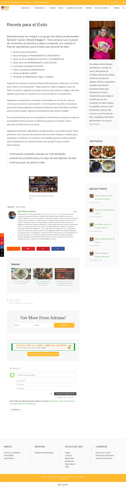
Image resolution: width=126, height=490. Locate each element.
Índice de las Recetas (44, 452)
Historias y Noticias (14, 299)
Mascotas (39, 8)
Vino (67, 466)
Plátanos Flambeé (14, 301)
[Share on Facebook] (58, 249)
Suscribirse (9, 458)
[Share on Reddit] (13, 249)
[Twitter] (77, 212)
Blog (61, 8)
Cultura (68, 455)
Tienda (117, 8)
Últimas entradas (20, 207)
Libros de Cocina (103, 452)
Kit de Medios (26, 2)
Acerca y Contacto (12, 452)
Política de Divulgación (10, 2)
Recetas (25, 8)
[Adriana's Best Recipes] (5, 8)
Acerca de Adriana (40, 2)
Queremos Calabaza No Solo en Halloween (21, 303)
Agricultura (70, 464)
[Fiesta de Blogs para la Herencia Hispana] (43, 273)
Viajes (53, 8)
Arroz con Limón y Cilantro (21, 281)
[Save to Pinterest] (43, 249)
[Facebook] (74, 212)
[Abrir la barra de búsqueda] (123, 8)
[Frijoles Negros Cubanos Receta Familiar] (95, 167)
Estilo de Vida (101, 8)
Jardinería (69, 461)
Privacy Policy (69, 397)
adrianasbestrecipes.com (52, 214)
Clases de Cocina (74, 8)
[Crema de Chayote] (108, 167)
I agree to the (65, 397)
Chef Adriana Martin (27, 211)
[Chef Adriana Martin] (12, 218)
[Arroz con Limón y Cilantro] (21, 273)
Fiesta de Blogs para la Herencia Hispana (42, 282)
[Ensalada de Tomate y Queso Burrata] (108, 153)
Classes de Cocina (104, 458)
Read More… (95, 124)
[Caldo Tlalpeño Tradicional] (95, 153)
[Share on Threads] (2, 251)
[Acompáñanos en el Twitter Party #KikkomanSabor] (64, 273)
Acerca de (11, 207)
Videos (89, 8)
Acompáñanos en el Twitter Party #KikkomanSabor (65, 282)
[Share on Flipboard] (28, 249)
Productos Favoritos (105, 455)
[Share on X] (2, 255)
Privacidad (8, 455)
